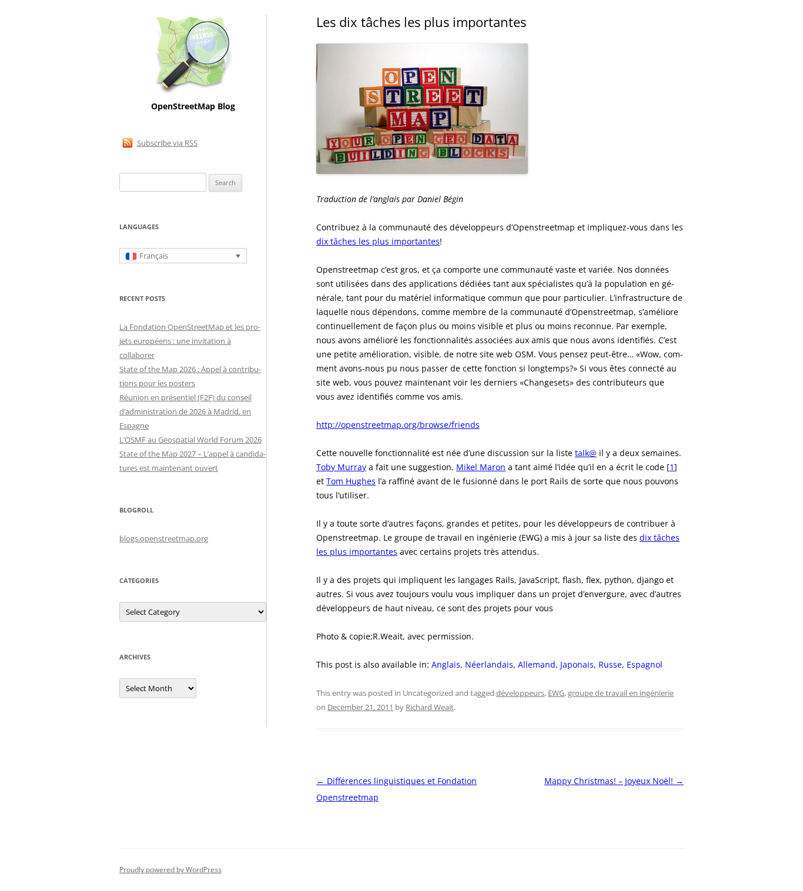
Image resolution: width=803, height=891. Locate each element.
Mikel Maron (481, 467)
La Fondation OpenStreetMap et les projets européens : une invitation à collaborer (189, 340)
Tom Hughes (351, 481)
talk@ (586, 452)
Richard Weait (430, 707)
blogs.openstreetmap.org (163, 538)
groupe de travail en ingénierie (621, 693)
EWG (556, 693)
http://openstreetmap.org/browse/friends (398, 424)
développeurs (520, 693)
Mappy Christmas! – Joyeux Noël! (614, 780)
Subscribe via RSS (167, 143)
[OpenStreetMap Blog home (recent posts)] (193, 92)
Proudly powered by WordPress (170, 870)
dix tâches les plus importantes (378, 241)
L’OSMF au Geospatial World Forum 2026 (190, 439)
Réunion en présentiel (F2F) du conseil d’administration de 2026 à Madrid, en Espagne (185, 411)
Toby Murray (341, 467)
